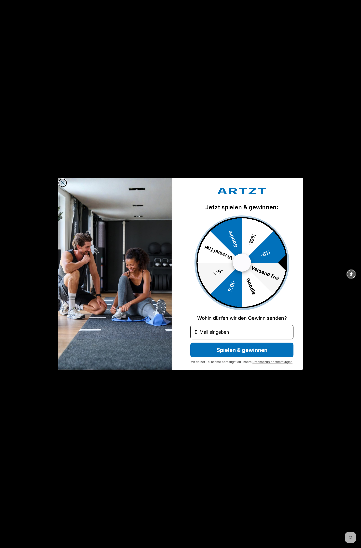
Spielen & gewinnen (242, 350)
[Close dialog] (63, 183)
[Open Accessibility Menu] (351, 274)
